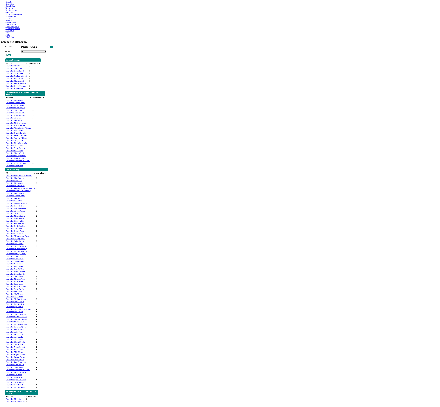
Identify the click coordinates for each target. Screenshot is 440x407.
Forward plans (11, 16)
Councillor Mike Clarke (14, 344)
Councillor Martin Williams (16, 246)
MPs (7, 33)
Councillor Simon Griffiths (15, 103)
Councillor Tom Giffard (14, 297)
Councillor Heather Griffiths (16, 208)
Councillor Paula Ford (14, 181)
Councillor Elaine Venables (16, 372)
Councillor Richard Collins (15, 342)
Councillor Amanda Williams (16, 138)
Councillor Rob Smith (14, 198)
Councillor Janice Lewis (14, 264)
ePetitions (9, 12)
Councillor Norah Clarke (15, 261)
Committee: (9, 51)
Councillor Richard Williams (16, 251)
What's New (10, 37)
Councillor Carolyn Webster (16, 357)
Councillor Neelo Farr (14, 68)
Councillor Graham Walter (15, 113)
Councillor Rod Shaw (14, 120)
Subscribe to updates (13, 29)
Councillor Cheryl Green (15, 276)
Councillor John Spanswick (16, 83)
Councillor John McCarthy (15, 269)
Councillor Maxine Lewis (15, 186)
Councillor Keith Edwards (15, 271)
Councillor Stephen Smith (15, 355)
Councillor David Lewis (14, 259)
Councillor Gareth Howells (16, 133)
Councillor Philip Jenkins (15, 221)
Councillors (10, 31)
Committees (10, 4)
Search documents (12, 27)
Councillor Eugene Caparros (16, 203)
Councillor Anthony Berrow (16, 254)
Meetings (9, 20)
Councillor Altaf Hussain (15, 294)
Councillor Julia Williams (15, 329)
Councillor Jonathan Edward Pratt (18, 191)
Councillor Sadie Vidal (14, 332)
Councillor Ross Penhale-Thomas (18, 161)
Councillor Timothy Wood (15, 239)
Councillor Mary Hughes (15, 382)
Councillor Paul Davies (14, 130)
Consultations (10, 6)
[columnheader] (16, 63)
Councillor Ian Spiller (14, 201)
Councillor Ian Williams (14, 234)
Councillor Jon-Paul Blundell (16, 76)
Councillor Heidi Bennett (15, 158)
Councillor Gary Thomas (15, 367)
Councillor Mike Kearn (14, 352)
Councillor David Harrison (15, 226)
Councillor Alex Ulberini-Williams (18, 128)
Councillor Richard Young (15, 387)
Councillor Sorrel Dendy (15, 289)
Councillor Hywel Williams (16, 86)
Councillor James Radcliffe (16, 286)
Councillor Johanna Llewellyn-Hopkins (20, 188)
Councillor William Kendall (16, 223)
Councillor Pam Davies (14, 266)
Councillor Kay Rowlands (15, 125)
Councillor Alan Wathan (14, 244)
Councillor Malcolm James (15, 279)
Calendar (9, 2)
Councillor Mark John (14, 213)
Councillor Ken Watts (14, 375)
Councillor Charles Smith (15, 81)
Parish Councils (11, 25)
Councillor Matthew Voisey (16, 123)
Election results (11, 10)
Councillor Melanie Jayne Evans (17, 236)
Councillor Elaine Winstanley (16, 249)
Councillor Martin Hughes (15, 108)
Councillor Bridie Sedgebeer (16, 327)
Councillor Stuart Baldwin (15, 73)
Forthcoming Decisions (14, 14)
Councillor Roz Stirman (14, 334)
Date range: (9, 46)
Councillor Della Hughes (15, 218)
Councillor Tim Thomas (14, 146)
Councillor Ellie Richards (15, 193)
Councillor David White (14, 377)
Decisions (9, 8)
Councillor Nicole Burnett (15, 148)
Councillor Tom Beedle (14, 337)
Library (8, 18)
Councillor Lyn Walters (14, 307)
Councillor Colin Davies (15, 241)
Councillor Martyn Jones (15, 141)
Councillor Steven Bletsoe (15, 211)
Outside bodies (11, 22)
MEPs (8, 35)
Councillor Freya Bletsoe (15, 105)
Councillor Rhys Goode (14, 66)
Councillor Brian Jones (14, 284)
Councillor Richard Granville (16, 143)
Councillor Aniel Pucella (15, 302)
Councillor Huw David (14, 88)
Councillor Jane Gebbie (14, 78)
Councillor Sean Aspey (14, 256)
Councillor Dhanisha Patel (15, 71)
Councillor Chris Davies (14, 178)
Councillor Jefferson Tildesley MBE (19, 176)
